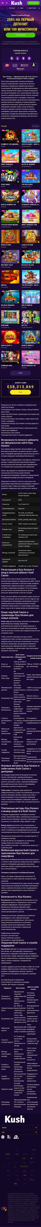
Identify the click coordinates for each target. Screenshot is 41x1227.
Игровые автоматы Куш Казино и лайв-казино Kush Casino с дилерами (20, 420)
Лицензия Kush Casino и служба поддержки (16, 435)
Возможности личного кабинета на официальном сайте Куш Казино (18, 406)
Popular (12, 8)
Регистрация (20, 35)
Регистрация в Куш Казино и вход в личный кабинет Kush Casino (20, 411)
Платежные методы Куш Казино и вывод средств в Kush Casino (20, 425)
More (20, 373)
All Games (35, 126)
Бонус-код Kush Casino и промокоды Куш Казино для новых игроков (20, 415)
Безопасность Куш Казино (10, 433)
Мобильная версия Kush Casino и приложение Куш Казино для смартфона (19, 429)
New (21, 8)
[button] (38, 8)
